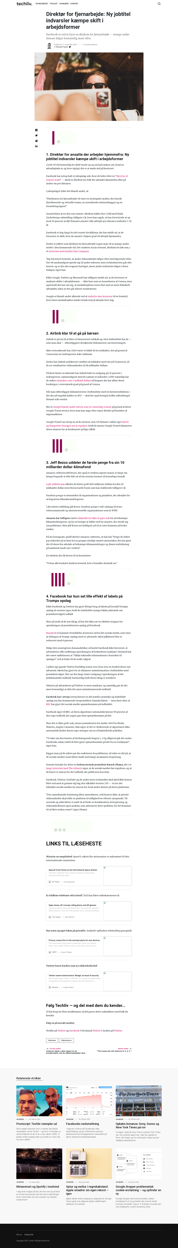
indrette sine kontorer (100, 296)
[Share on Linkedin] (36, 146)
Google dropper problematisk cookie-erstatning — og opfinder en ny (138, 1190)
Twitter (62, 1030)
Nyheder (52, 1040)
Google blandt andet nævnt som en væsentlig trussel (82, 406)
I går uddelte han (55, 484)
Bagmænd (64, 4)
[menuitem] (42, 3)
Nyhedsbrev (67, 1040)
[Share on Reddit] (36, 141)
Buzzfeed (51, 633)
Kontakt (74, 4)
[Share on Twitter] (36, 135)
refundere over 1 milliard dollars (73, 380)
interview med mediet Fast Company (69, 251)
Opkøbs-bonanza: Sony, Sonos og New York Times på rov (137, 1125)
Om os (19, 1234)
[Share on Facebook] (36, 130)
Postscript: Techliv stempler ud (36, 1124)
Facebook (74, 1030)
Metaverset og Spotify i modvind (37, 1186)
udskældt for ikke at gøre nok (93, 518)
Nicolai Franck (62, 47)
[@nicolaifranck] (69, 47)
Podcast (54, 4)
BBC (48, 704)
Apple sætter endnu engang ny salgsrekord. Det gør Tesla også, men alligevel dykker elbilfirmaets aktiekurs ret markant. (89, 1201)
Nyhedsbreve (42, 4)
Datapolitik (28, 1234)
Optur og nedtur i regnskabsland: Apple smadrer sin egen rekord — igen (87, 1190)
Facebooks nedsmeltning (82, 1124)
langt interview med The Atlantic (64, 768)
